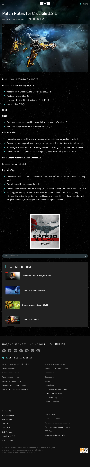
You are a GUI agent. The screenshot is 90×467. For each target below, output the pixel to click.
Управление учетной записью (57, 369)
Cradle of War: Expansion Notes (34, 290)
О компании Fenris (52, 419)
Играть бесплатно (9, 369)
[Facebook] (4, 350)
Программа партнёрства (55, 397)
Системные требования (11, 381)
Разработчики (50, 385)
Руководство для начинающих (14, 385)
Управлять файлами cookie (55, 435)
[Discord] (27, 350)
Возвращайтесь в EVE (53, 393)
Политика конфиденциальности (57, 427)
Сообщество (50, 377)
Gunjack (5, 424)
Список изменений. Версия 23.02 (35, 305)
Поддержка (49, 373)
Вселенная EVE (8, 415)
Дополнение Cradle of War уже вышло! (36, 276)
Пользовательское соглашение (57, 423)
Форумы (48, 381)
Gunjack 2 (6, 428)
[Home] (45, 6)
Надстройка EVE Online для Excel (15, 389)
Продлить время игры (10, 377)
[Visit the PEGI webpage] (84, 450)
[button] (83, 3)
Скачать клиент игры (10, 373)
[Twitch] (21, 350)
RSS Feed (49, 431)
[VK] (38, 350)
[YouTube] (15, 350)
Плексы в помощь (52, 402)
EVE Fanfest (7, 432)
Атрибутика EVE (8, 436)
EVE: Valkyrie (7, 419)
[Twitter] (9, 350)
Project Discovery (9, 440)
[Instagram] (32, 350)
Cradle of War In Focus (30, 319)
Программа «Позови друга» (56, 389)
